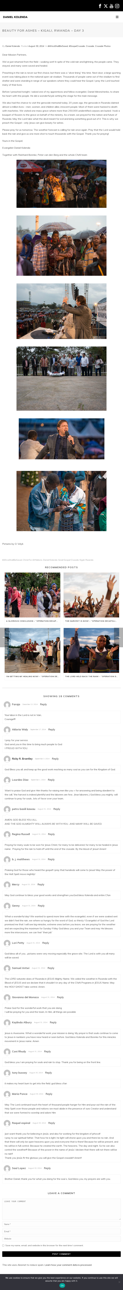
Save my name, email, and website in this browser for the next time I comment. (44, 1245)
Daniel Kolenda (12, 46)
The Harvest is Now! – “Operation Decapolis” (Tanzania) (92, 621)
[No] (119, 1282)
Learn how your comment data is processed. (68, 1264)
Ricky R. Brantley (22, 758)
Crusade (90, 46)
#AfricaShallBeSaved (58, 46)
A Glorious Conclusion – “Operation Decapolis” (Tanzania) (33, 621)
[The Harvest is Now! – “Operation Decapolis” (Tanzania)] (91, 595)
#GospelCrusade (77, 46)
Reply (43, 704)
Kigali (82, 560)
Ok (62, 1285)
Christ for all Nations (32, 560)
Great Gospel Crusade (68, 560)
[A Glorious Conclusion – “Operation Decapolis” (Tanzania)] (32, 595)
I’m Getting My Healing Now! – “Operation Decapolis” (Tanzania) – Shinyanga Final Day (33, 676)
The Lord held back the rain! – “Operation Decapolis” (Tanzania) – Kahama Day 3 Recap (92, 676)
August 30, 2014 (36, 46)
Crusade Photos (103, 46)
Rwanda (89, 560)
